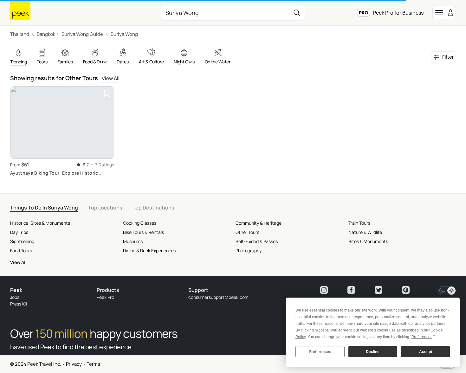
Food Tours (21, 251)
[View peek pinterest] (406, 290)
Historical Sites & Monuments (40, 223)
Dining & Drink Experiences (149, 251)
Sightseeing (22, 241)
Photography (249, 251)
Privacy (74, 364)
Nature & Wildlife (365, 232)
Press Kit (19, 304)
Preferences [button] (421, 337)
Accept (425, 352)
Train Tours (359, 223)
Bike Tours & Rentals (143, 232)
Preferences (320, 352)
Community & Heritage (259, 223)
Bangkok (46, 34)
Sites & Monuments (368, 241)
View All (111, 78)
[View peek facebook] (351, 290)
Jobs (14, 297)
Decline (372, 352)
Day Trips (19, 232)
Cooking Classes (139, 223)
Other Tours (247, 232)
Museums (133, 241)
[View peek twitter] (378, 290)
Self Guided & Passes (257, 241)
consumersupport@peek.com (218, 297)
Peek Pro (105, 297)
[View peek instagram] (324, 290)
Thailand (19, 34)
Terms (93, 364)
